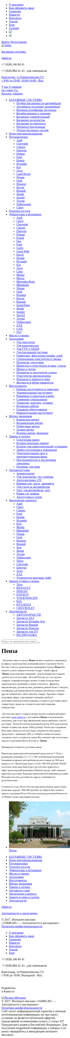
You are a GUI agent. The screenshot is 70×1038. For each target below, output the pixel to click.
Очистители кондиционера (33, 375)
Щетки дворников (20, 416)
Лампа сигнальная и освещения (36, 449)
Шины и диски (26, 369)
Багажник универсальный (33, 116)
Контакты (15, 18)
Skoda (20, 194)
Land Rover (23, 174)
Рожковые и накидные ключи (35, 396)
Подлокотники (18, 137)
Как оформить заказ (21, 8)
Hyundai (21, 163)
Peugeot (21, 184)
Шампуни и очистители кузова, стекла (41, 365)
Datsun (20, 153)
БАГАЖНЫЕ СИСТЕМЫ (25, 100)
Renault (21, 190)
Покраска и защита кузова (33, 379)
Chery (20, 207)
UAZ (19, 328)
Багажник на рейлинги (31, 123)
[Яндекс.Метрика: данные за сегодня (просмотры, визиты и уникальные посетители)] (13, 997)
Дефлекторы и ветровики (25, 214)
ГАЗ (18, 332)
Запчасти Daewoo (27, 628)
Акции (13, 21)
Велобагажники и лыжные (33, 113)
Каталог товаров (12, 93)
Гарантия (15, 11)
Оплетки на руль (19, 211)
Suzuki (20, 197)
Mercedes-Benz (25, 281)
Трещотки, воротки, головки (34, 402)
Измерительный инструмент (34, 412)
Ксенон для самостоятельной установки (41, 446)
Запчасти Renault (27, 624)
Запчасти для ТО (27, 631)
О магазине (16, 4)
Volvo (20, 560)
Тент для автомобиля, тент (33, 490)
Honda (20, 160)
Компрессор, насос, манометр (35, 483)
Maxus (20, 278)
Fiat (18, 241)
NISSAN (21, 591)
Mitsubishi (22, 285)
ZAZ (19, 325)
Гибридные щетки (28, 426)
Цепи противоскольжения (25, 133)
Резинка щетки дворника (32, 433)
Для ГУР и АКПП (27, 348)
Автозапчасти (18, 611)
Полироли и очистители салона (36, 372)
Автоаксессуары (19, 470)
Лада (19, 170)
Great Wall (22, 251)
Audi (19, 140)
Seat (18, 547)
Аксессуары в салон (29, 497)
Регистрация (18, 42)
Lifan (19, 271)
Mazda (20, 274)
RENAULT (23, 587)
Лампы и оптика (19, 436)
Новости (14, 14)
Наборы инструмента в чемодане (37, 389)
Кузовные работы (27, 406)
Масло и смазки (19, 335)
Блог (12, 24)
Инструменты (18, 385)
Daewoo (21, 150)
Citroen (20, 147)
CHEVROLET (25, 608)
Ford (19, 157)
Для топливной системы (32, 352)
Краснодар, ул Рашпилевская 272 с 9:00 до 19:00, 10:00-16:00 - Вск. (22, 79)
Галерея (14, 28)
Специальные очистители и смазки (38, 359)
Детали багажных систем (32, 130)
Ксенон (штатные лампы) (32, 443)
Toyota (20, 200)
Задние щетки (25, 429)
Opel (19, 180)
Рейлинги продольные (30, 126)
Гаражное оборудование (31, 409)
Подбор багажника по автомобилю (38, 103)
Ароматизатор (25, 473)
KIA (19, 523)
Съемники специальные (31, 399)
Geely (20, 248)
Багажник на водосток (30, 120)
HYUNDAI (23, 604)
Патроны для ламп (28, 466)
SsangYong (23, 305)
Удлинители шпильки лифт (33, 577)
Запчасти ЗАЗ (25, 618)
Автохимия (16, 338)
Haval (20, 254)
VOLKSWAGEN (27, 597)
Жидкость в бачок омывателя (34, 382)
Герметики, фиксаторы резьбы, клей (39, 355)
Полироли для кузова (30, 362)
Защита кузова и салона (24, 581)
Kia (18, 167)
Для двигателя (25, 342)
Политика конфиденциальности (21, 926)
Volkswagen (23, 204)
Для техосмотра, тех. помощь (34, 476)
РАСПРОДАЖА (26, 634)
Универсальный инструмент (34, 392)
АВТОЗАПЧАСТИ (28, 614)
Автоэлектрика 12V (29, 480)
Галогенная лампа (27, 439)
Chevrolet (22, 143)
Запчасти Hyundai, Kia (30, 621)
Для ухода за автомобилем (33, 486)
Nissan (20, 177)
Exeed (20, 237)
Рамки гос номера (27, 493)
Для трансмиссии (27, 345)
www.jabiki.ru (18, 717)
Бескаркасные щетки (29, 423)
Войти (5, 42)
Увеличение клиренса (23, 500)
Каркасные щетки (27, 419)
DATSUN (22, 594)
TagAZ (20, 315)
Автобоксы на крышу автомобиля (38, 106)
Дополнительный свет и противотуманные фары (31, 455)
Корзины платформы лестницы (36, 110)
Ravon (20, 187)
